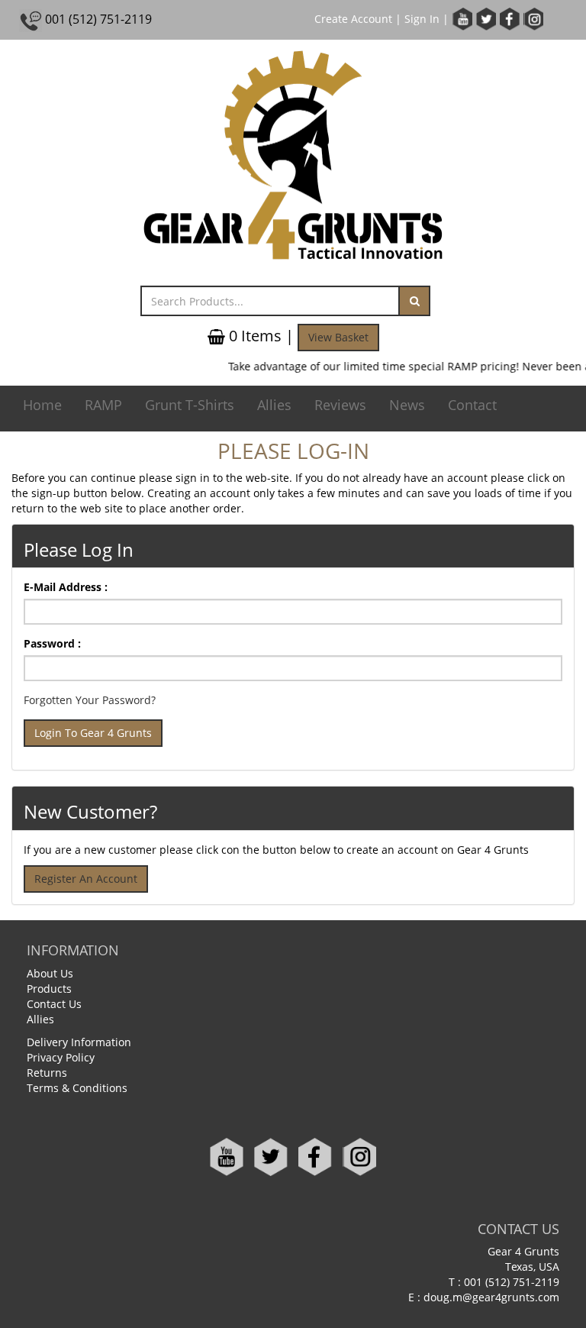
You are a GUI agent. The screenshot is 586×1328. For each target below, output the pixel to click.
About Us (50, 973)
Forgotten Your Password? (90, 700)
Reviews (340, 405)
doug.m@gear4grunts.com (491, 1297)
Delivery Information (79, 1042)
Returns (47, 1072)
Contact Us (54, 1004)
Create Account (353, 18)
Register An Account (85, 878)
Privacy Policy (61, 1057)
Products (49, 988)
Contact (472, 405)
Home (42, 405)
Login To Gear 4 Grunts (93, 732)
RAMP (103, 405)
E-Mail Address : (66, 587)
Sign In (422, 18)
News (407, 405)
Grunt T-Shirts (189, 405)
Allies (274, 405)
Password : (52, 643)
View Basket (338, 337)
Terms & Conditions (77, 1088)
